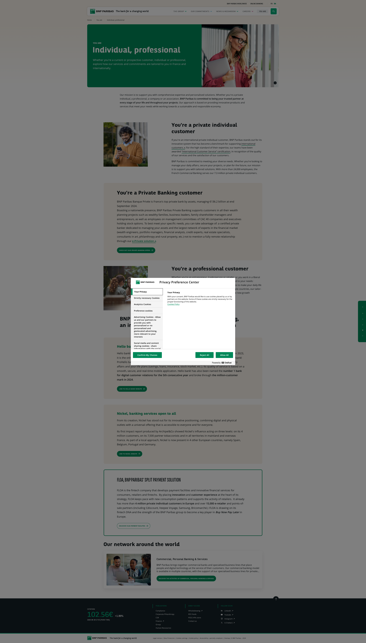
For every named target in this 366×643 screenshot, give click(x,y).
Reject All (204, 355)
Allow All (224, 355)
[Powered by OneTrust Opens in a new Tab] (223, 363)
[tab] (147, 292)
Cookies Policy (173, 304)
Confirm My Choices (147, 355)
